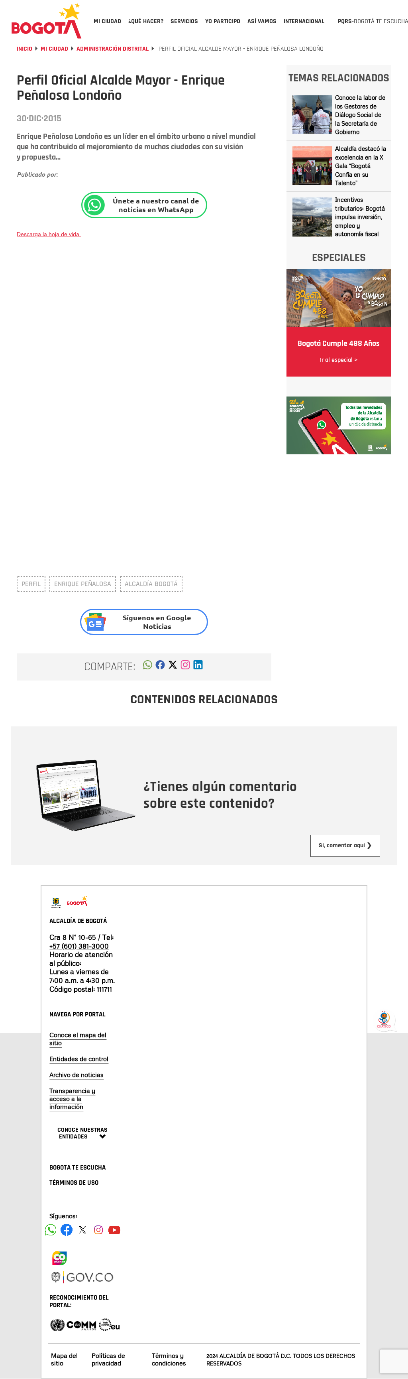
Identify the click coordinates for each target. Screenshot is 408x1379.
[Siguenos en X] (82, 1230)
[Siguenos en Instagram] (98, 1230)
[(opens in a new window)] (185, 667)
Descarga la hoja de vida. (49, 234)
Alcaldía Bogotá (151, 583)
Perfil (31, 583)
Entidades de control (78, 1059)
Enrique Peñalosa (82, 583)
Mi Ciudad (54, 49)
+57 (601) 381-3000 (79, 945)
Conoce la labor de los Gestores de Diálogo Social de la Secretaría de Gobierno (360, 114)
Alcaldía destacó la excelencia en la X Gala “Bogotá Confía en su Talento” (360, 165)
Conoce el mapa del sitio (77, 1039)
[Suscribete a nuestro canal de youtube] (114, 1230)
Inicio (24, 49)
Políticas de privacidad (108, 1359)
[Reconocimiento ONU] (57, 1324)
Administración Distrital (112, 49)
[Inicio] (46, 20)
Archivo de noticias (76, 1075)
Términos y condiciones (169, 1359)
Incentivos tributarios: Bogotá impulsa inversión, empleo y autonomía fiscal (360, 216)
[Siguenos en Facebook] (51, 1230)
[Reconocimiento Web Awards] (109, 1324)
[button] (147, 667)
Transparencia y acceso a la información (72, 1099)
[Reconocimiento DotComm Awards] (81, 1324)
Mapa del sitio (64, 1359)
